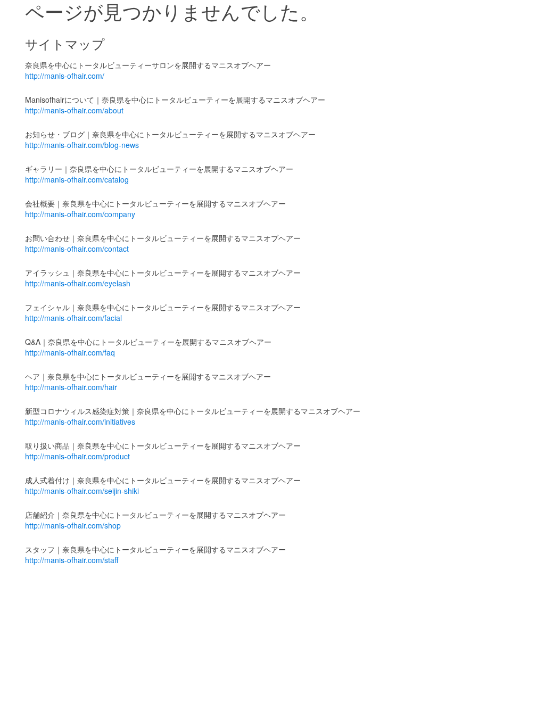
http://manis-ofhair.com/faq (70, 352)
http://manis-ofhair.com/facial (73, 317)
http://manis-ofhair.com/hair (71, 387)
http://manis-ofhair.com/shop (73, 525)
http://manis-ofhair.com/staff (71, 560)
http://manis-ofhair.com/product (77, 456)
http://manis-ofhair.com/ (64, 75)
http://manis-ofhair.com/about (74, 110)
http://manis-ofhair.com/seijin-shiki (82, 490)
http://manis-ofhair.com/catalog (77, 179)
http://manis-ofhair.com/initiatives (80, 421)
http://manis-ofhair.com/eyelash (77, 283)
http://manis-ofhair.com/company (80, 214)
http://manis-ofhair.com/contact (77, 248)
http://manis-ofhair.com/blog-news (82, 144)
